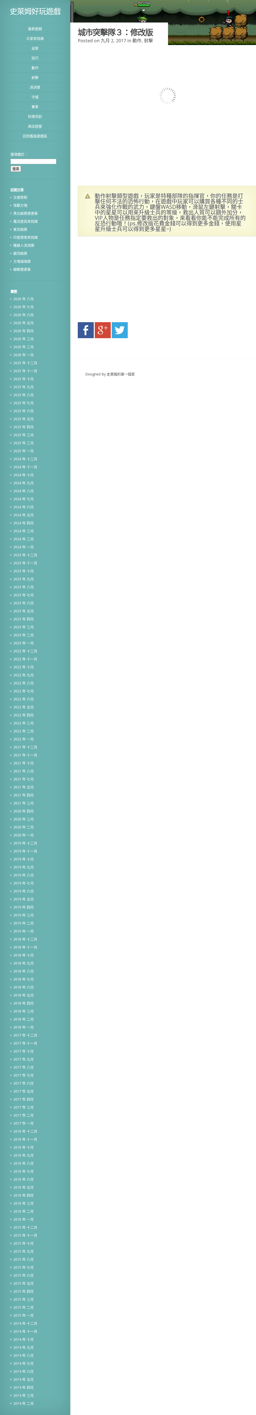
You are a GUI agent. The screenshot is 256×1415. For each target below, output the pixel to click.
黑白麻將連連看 (25, 213)
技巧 (35, 58)
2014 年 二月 (23, 1403)
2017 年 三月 (23, 1107)
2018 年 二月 (23, 1019)
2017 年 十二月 (25, 1035)
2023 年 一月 (23, 643)
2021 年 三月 (23, 803)
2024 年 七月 (23, 499)
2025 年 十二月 (25, 362)
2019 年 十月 (23, 859)
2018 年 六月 (23, 987)
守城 (35, 97)
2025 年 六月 (23, 410)
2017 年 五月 (23, 1091)
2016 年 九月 (23, 1155)
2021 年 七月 (23, 779)
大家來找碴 (35, 38)
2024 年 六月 (23, 507)
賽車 (35, 106)
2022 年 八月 (23, 683)
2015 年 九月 (23, 1251)
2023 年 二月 (23, 635)
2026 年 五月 (23, 322)
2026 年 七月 (23, 306)
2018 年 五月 (23, 995)
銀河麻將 (20, 253)
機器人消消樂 (23, 245)
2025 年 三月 (23, 434)
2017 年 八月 (23, 1067)
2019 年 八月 (23, 875)
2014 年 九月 (23, 1347)
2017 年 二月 (23, 1115)
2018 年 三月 (23, 1011)
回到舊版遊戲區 (35, 136)
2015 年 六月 (23, 1275)
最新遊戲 (35, 28)
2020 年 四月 (23, 811)
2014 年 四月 (23, 1387)
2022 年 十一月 (25, 659)
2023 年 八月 (23, 587)
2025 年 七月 (23, 402)
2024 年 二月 (23, 539)
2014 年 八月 (23, 1355)
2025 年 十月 (23, 378)
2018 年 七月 (23, 979)
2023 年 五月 (23, 611)
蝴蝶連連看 (22, 269)
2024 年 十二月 (25, 458)
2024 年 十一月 (25, 466)
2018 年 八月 (23, 971)
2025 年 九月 (23, 386)
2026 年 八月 (23, 298)
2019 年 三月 (23, 915)
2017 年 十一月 (25, 1043)
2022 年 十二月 (25, 651)
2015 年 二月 (23, 1307)
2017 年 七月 (23, 1075)
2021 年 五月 (23, 787)
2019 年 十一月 (25, 851)
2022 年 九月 (23, 675)
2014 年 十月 (23, 1339)
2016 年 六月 (23, 1179)
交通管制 (20, 197)
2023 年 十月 (23, 571)
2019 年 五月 (23, 899)
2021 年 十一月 (25, 755)
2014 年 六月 (23, 1371)
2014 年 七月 (23, 1363)
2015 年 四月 (23, 1291)
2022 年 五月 (23, 707)
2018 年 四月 (23, 1003)
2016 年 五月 (23, 1187)
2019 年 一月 (23, 931)
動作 (35, 67)
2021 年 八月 (23, 771)
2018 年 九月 (23, 963)
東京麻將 (20, 229)
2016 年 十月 (23, 1147)
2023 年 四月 (23, 619)
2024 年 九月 (23, 483)
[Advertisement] (125, 281)
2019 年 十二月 (25, 843)
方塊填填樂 (22, 261)
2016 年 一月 (23, 1219)
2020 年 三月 (23, 819)
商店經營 (35, 126)
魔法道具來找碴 (25, 221)
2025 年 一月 (23, 450)
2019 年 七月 (23, 883)
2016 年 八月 (23, 1163)
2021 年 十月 (23, 763)
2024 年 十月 (23, 475)
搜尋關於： (19, 154)
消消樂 (35, 87)
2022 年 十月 (23, 667)
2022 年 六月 (23, 699)
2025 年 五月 (23, 418)
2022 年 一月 (23, 739)
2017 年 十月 (23, 1051)
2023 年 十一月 (25, 563)
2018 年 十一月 (25, 947)
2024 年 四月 (23, 523)
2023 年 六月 (23, 603)
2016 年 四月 (23, 1195)
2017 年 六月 (23, 1083)
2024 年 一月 (23, 547)
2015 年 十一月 (25, 1235)
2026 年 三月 (23, 338)
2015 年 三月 (23, 1299)
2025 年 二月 (23, 442)
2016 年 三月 (23, 1203)
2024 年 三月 (23, 531)
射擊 (35, 77)
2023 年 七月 (23, 595)
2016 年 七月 (23, 1171)
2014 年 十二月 (25, 1323)
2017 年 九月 (23, 1059)
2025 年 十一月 (25, 370)
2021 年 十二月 (25, 747)
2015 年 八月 (23, 1259)
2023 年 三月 (23, 627)
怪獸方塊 (20, 205)
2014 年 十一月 (25, 1331)
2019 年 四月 (23, 907)
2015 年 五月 (23, 1283)
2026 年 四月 (23, 330)
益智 (35, 48)
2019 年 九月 (23, 867)
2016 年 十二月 (25, 1131)
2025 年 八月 (23, 394)
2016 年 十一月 (25, 1139)
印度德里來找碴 (25, 237)
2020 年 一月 (23, 835)
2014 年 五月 (23, 1379)
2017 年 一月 (23, 1123)
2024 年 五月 (23, 515)
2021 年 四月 (23, 795)
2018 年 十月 (23, 955)
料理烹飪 (35, 116)
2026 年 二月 (23, 346)
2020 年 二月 (23, 827)
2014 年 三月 (23, 1395)
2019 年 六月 (23, 891)
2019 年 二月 (23, 923)
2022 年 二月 (23, 731)
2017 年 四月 (23, 1099)
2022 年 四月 (23, 715)
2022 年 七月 (23, 691)
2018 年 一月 (23, 1027)
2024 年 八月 (23, 491)
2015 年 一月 (23, 1315)
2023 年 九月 (23, 579)
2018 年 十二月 (25, 939)
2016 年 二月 (23, 1211)
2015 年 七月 (23, 1267)
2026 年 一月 (23, 354)
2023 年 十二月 (25, 555)
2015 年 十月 (23, 1243)
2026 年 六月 (23, 314)
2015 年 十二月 (25, 1227)
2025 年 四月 (23, 426)
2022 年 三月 (23, 723)
